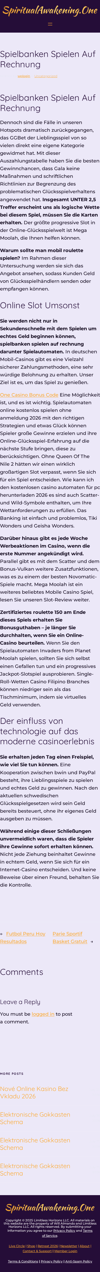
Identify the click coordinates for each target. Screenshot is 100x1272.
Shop (31, 1246)
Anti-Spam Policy (78, 1261)
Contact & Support (37, 1251)
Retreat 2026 (48, 1246)
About (85, 1246)
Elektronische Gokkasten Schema (35, 1118)
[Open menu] (50, 24)
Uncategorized (45, 76)
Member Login (65, 1251)
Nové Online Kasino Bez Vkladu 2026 (34, 1092)
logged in (43, 1014)
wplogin (24, 76)
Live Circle (17, 1246)
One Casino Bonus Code (29, 395)
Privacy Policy (64, 1231)
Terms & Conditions (23, 1261)
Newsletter (68, 1246)
